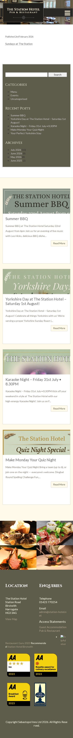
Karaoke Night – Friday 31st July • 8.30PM (34, 126)
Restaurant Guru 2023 (17, 643)
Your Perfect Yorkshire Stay (26, 133)
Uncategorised (19, 98)
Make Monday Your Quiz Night (27, 129)
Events (14, 95)
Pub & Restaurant (49, 630)
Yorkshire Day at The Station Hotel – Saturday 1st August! (35, 301)
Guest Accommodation (52, 627)
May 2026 (16, 156)
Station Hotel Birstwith (20, 646)
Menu (14, 91)
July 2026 (16, 149)
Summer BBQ (18, 115)
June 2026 (16, 153)
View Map (11, 619)
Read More (59, 243)
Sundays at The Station (19, 43)
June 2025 (16, 160)
